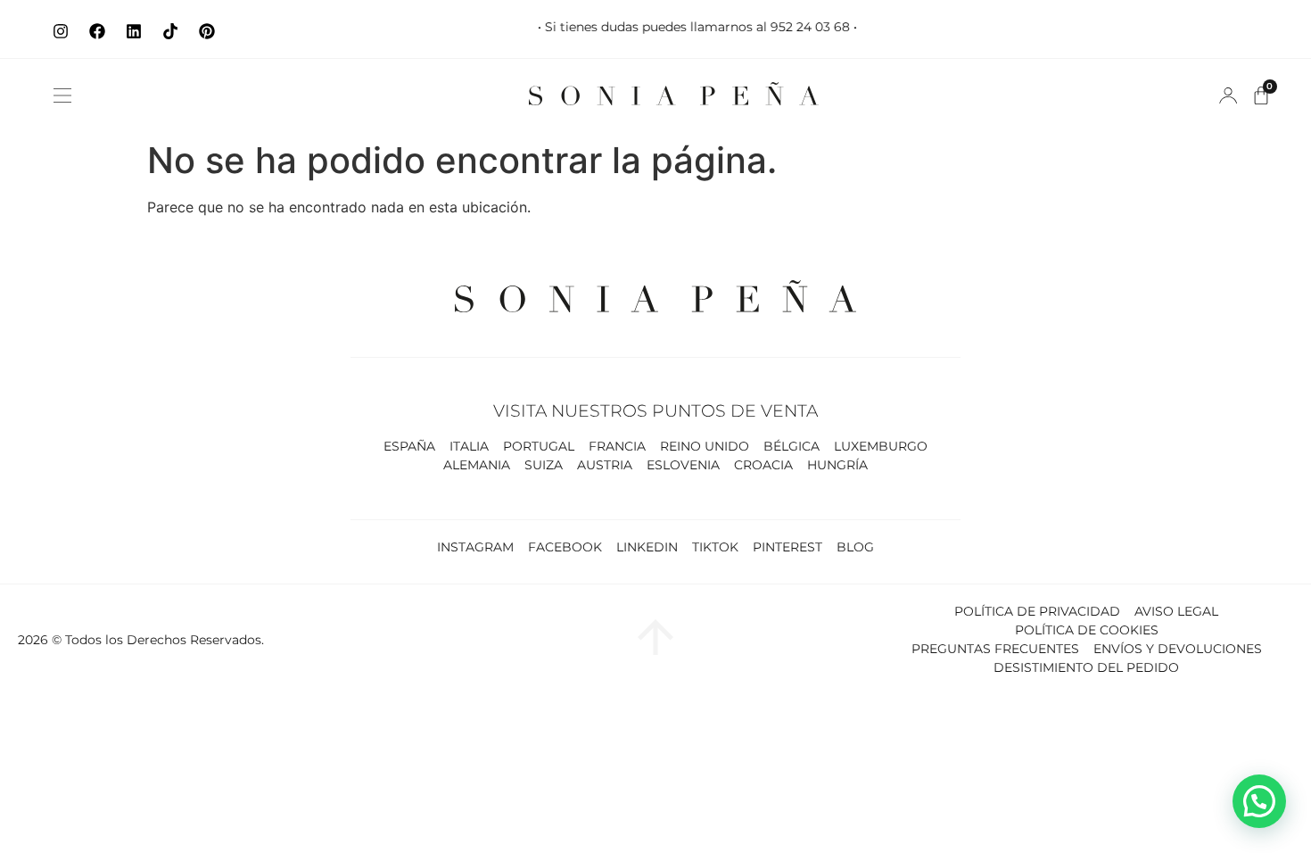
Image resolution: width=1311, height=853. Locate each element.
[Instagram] (61, 31)
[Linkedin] (134, 31)
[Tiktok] (170, 31)
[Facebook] (97, 31)
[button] (62, 95)
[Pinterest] (207, 31)
